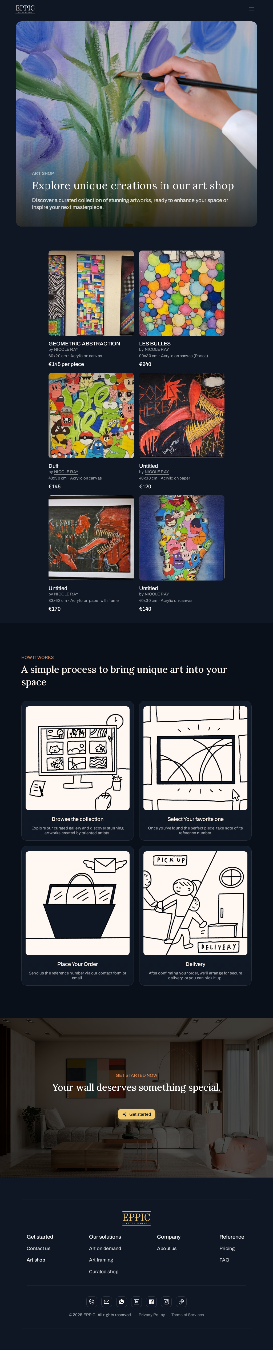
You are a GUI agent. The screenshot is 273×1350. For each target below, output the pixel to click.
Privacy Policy (152, 1315)
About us (166, 1248)
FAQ (224, 1260)
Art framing (101, 1260)
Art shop (36, 1260)
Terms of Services (187, 1315)
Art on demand (105, 1248)
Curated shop (103, 1271)
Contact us (38, 1248)
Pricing (227, 1248)
